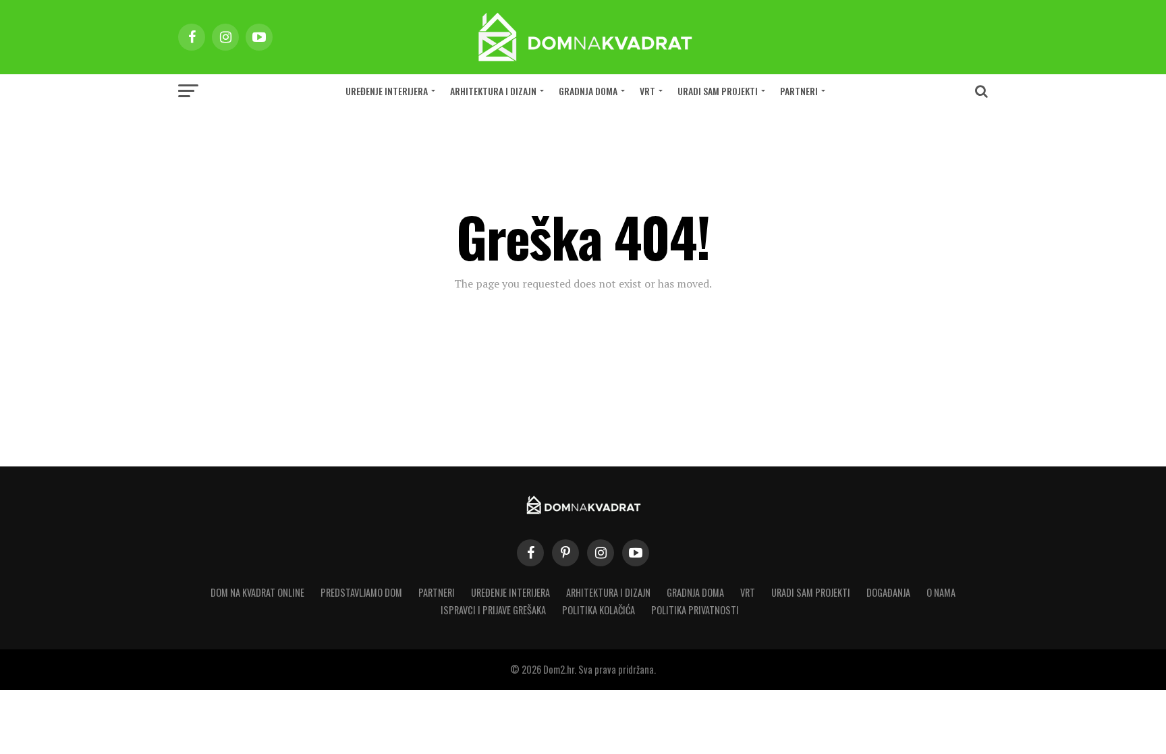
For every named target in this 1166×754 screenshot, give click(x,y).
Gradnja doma (588, 91)
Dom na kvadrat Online (257, 592)
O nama (940, 592)
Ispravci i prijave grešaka (493, 610)
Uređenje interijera (386, 91)
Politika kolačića (598, 610)
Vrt (647, 91)
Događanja (888, 592)
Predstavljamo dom (361, 592)
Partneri (799, 91)
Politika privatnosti (695, 610)
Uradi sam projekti (717, 91)
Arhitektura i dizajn (493, 91)
